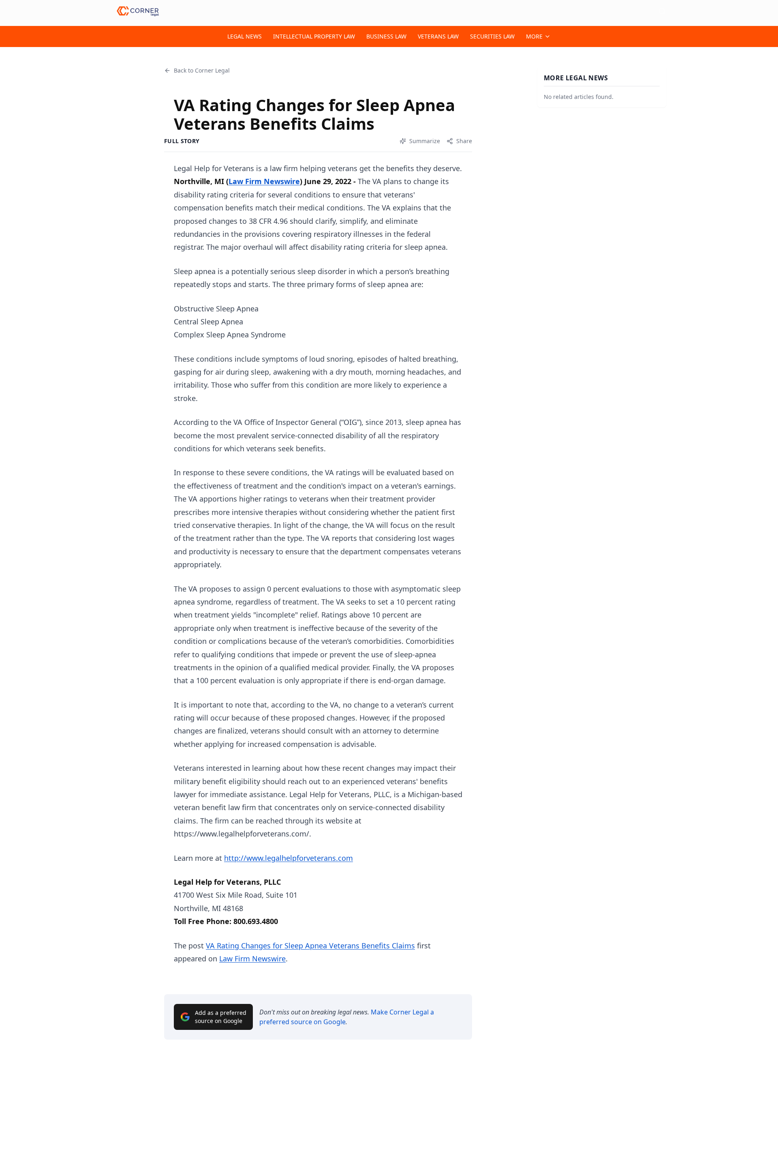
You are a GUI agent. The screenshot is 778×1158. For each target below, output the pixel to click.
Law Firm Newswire (264, 181)
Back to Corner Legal (202, 70)
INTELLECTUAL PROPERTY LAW (314, 36)
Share (464, 141)
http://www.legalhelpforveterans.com (288, 858)
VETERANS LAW (438, 36)
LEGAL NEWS (244, 36)
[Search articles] (662, 11)
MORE (534, 36)
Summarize (424, 141)
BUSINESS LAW (386, 36)
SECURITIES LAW (492, 36)
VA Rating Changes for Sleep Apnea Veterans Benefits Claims (310, 945)
